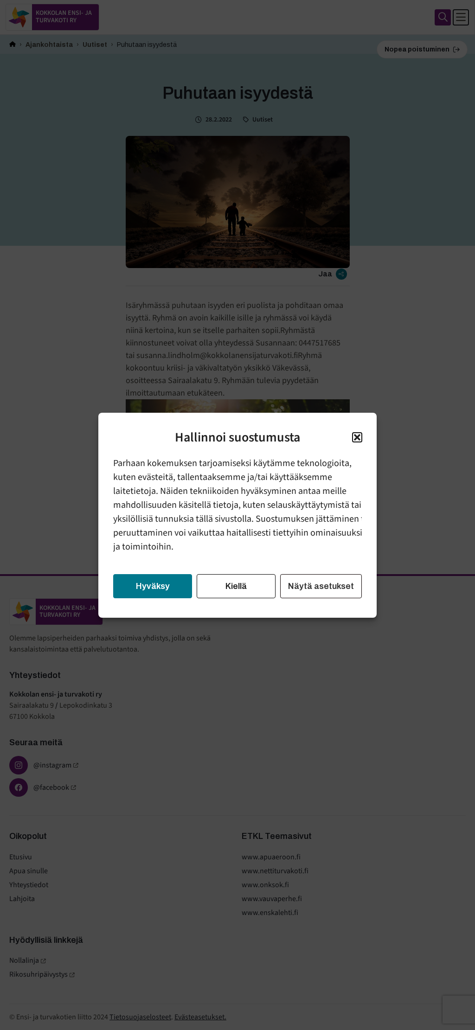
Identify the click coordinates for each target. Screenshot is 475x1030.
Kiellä (236, 586)
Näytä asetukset (321, 586)
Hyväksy (153, 586)
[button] (357, 437)
